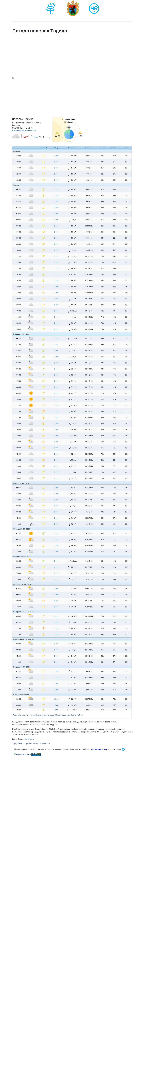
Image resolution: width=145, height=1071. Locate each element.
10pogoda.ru (17, 743)
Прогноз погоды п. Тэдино (37, 743)
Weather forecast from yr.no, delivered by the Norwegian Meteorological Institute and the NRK (48, 715)
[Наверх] (141, 1066)
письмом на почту (99, 749)
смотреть (29, 739)
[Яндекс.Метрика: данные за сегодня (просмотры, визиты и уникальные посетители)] (22, 754)
